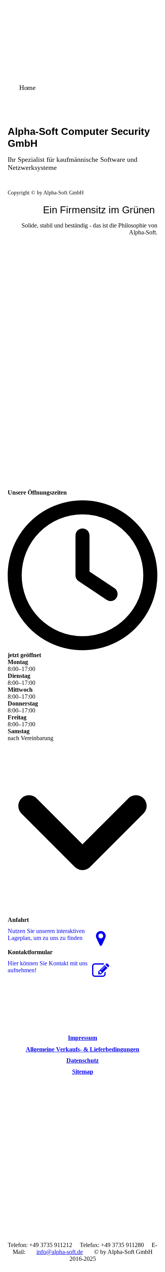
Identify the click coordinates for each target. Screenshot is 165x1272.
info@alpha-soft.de (59, 1252)
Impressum (82, 1038)
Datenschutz (82, 1060)
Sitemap (82, 1071)
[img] (82, 54)
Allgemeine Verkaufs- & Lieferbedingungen (82, 1049)
